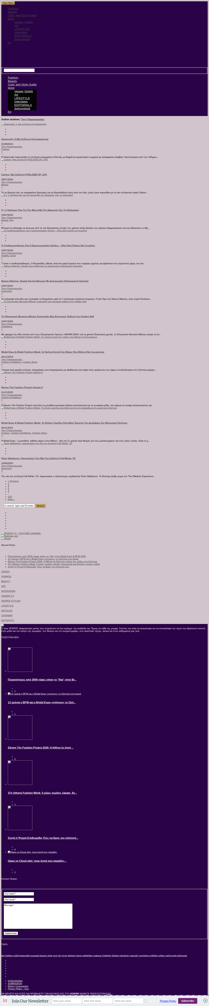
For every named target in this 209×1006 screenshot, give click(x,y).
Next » (11, 499)
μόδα (16, 955)
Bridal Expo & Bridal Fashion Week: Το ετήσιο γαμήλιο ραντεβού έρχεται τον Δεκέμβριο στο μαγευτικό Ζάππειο (64, 423)
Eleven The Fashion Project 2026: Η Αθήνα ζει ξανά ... (40, 747)
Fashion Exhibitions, (12, 362)
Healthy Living (8, 255)
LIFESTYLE (22, 29)
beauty (43, 955)
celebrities (87, 955)
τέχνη (64, 955)
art (59, 955)
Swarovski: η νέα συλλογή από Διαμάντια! (24, 139)
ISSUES (5, 571)
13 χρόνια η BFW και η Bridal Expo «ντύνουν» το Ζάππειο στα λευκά (43, 559)
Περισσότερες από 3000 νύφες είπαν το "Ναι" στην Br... (42, 679)
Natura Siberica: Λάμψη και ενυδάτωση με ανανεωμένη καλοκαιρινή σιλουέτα (44, 281)
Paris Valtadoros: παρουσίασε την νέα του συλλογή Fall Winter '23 (38, 458)
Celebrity (106, 955)
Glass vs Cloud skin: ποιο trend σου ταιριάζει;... (37, 861)
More (11, 19)
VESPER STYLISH (10, 601)
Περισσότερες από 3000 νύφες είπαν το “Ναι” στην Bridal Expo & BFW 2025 (47, 556)
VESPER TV (7, 596)
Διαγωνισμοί (22, 39)
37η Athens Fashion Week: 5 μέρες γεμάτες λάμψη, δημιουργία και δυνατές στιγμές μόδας (54, 564)
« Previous (13, 481)
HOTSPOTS (7, 620)
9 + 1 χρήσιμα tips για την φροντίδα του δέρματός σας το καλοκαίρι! (40, 210)
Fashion (13, 8)
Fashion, (6, 433)
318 (10, 496)
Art (16, 25)
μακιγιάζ (133, 955)
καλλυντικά (171, 955)
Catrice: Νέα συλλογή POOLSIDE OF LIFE (24, 174)
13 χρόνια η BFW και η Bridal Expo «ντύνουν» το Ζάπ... (42, 702)
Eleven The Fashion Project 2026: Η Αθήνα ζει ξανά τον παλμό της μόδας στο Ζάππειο (52, 561)
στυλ (55, 955)
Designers (6, 468)
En (9, 42)
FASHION (6, 576)
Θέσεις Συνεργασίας (18, 986)
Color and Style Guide (22, 15)
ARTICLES (6, 610)
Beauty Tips (7, 220)
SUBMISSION (15, 983)
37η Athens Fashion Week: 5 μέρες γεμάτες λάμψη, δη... (42, 793)
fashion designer (120, 955)
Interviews (21, 32)
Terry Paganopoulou (32, 119)
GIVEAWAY (7, 615)
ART (3, 586)
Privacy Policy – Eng (18, 988)
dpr (3, 955)
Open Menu (8, 3)
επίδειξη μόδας (157, 955)
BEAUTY (5, 581)
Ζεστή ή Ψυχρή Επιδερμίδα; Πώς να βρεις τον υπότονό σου (38, 566)
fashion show (30, 362)
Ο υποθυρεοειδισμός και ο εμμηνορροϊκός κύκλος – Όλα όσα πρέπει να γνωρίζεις (48, 245)
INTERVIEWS (8, 591)
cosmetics (143, 955)
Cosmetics (6, 291)
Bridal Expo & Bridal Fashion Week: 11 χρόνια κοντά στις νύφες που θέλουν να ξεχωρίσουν (52, 352)
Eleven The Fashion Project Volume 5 (22, 387)
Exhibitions (6, 326)
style (49, 955)
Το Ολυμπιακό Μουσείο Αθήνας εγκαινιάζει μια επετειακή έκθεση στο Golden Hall (47, 316)
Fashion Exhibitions (11, 397)
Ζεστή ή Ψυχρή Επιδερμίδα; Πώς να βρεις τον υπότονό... (43, 838)
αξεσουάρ (182, 955)
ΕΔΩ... (109, 993)
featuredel (24, 955)
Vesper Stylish (23, 22)
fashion (9, 955)
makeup (97, 955)
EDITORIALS (23, 36)
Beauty (12, 12)
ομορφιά (34, 955)
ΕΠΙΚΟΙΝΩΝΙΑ (15, 981)
